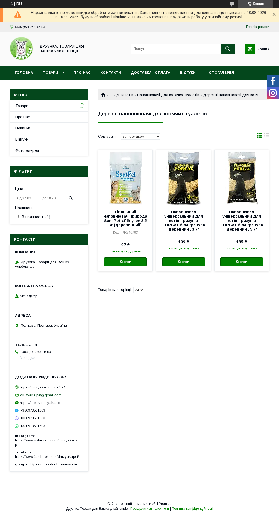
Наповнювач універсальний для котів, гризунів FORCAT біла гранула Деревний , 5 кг (241, 220)
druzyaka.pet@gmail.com (41, 395)
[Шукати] (228, 49)
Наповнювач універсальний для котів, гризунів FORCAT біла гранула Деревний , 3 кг (183, 220)
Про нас (82, 72)
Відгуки (188, 72)
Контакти (111, 72)
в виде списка (266, 136)
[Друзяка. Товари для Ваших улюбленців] (21, 58)
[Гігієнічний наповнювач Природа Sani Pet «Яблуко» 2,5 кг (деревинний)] (125, 177)
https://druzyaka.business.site (53, 464)
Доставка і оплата (150, 72)
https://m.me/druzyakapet (40, 403)
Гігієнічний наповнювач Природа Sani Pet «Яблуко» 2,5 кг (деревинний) (125, 218)
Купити (125, 262)
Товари (50, 72)
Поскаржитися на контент (149, 509)
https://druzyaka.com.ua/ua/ (42, 387)
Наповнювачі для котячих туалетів (168, 95)
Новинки (22, 128)
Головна (24, 72)
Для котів (124, 95)
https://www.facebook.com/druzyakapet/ (47, 457)
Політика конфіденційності (192, 509)
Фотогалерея (219, 72)
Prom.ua (165, 504)
